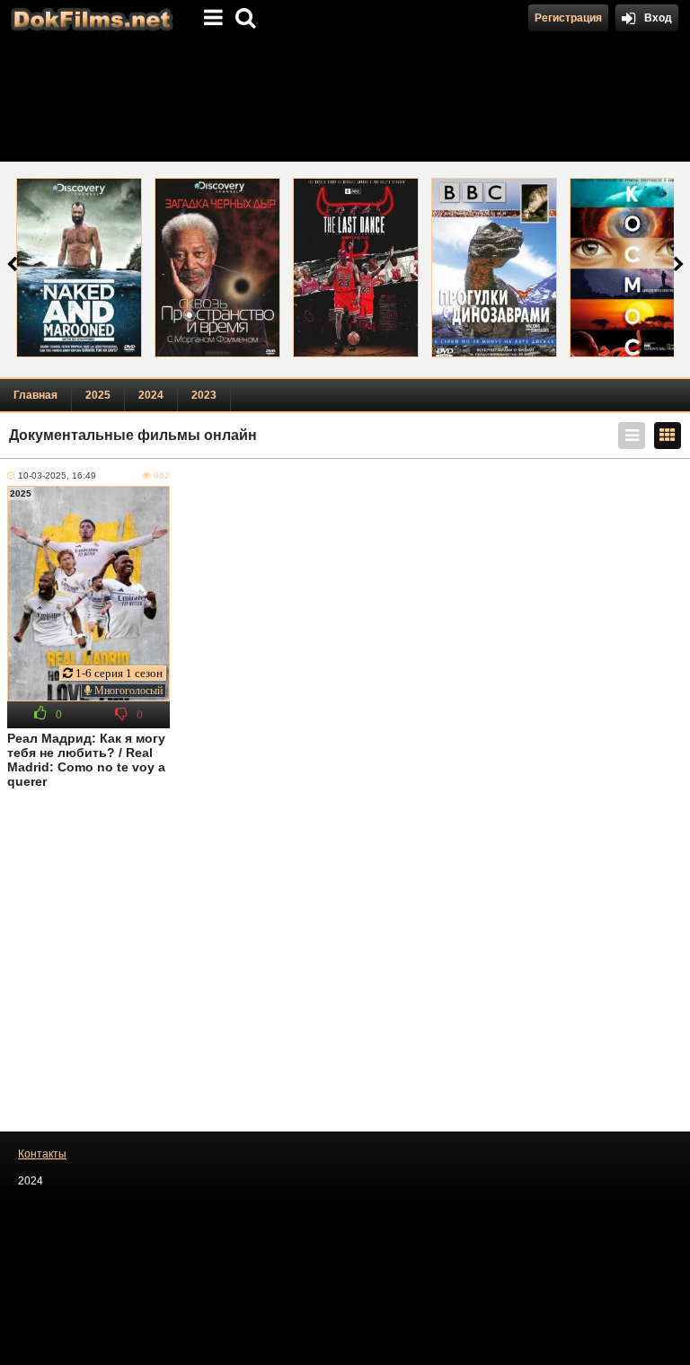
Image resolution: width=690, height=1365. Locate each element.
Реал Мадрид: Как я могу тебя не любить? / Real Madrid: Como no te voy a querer (86, 759)
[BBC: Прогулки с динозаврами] (494, 267)
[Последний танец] (356, 267)
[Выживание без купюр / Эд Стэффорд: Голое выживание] (79, 267)
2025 (98, 395)
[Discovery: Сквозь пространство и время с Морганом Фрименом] (217, 267)
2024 (151, 395)
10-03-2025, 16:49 (57, 475)
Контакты (42, 1154)
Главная (35, 395)
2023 (204, 395)
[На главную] (90, 18)
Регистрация (568, 18)
